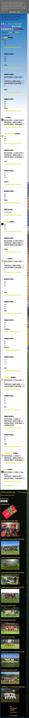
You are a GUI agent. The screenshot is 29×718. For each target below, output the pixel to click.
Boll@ (5, 469)
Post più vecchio (22, 492)
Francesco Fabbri (8, 453)
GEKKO (6, 37)
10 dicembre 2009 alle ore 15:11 (12, 47)
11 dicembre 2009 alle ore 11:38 (12, 350)
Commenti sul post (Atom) (9, 495)
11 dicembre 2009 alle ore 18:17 (12, 463)
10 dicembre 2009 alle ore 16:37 (12, 68)
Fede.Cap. (6, 222)
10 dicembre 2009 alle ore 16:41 (12, 111)
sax (5, 117)
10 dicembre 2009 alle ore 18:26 (12, 184)
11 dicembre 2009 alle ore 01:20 (12, 252)
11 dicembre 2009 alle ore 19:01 (12, 481)
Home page (12, 492)
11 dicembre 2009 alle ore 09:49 (12, 313)
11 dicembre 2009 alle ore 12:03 (12, 371)
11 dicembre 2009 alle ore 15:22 (12, 409)
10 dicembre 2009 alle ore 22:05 (12, 215)
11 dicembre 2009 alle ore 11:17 (12, 332)
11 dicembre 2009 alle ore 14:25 (12, 389)
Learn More (12, 12)
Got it (19, 12)
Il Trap (5, 258)
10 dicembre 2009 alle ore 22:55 (12, 231)
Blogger (16, 715)
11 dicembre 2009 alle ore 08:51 (12, 272)
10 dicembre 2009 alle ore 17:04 (12, 127)
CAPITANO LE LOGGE (9, 134)
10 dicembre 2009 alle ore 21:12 (12, 203)
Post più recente (5, 492)
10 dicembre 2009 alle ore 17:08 (12, 143)
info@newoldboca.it (14, 712)
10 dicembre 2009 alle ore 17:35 (12, 164)
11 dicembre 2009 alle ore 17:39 (12, 446)
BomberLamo (7, 377)
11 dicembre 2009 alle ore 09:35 (12, 295)
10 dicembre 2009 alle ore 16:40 (12, 92)
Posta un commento (8, 485)
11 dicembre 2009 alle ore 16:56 (12, 428)
